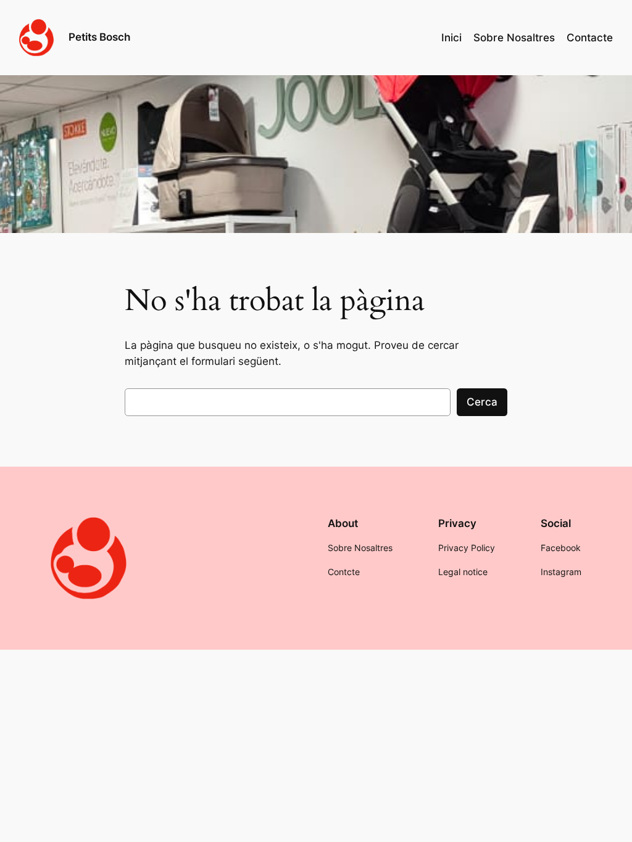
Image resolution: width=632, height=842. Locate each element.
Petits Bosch (99, 37)
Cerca (482, 402)
